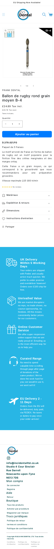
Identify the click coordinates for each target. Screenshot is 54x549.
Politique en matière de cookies (35, 544)
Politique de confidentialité (20, 528)
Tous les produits (15, 505)
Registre (11, 489)
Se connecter (13, 485)
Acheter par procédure (18, 509)
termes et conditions (17, 524)
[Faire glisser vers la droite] (33, 86)
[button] (3, 14)
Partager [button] (9, 226)
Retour (10, 497)
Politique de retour (16, 520)
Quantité (6, 118)
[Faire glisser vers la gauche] (21, 86)
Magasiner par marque (18, 513)
